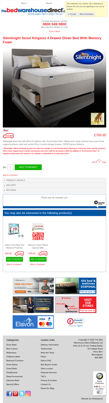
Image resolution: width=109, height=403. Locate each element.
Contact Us (46, 384)
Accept (73, 14)
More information (86, 14)
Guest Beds (11, 368)
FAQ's (43, 356)
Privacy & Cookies (49, 380)
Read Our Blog (47, 388)
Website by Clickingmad (92, 398)
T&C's (43, 376)
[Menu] (104, 373)
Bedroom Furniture (14, 360)
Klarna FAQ (46, 360)
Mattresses (11, 352)
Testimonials (46, 349)
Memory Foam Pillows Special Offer (38, 246)
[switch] (99, 392)
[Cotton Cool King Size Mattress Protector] (14, 231)
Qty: (4, 167)
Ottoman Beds (12, 380)
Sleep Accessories (14, 376)
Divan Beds (11, 345)
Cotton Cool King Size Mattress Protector (14, 246)
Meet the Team (47, 352)
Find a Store (54, 31)
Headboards (11, 372)
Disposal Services (49, 372)
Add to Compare (10, 175)
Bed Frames (11, 349)
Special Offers (12, 384)
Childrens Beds (13, 356)
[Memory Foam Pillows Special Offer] (38, 231)
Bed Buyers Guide (49, 364)
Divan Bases (12, 364)
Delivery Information (50, 345)
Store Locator (47, 368)
